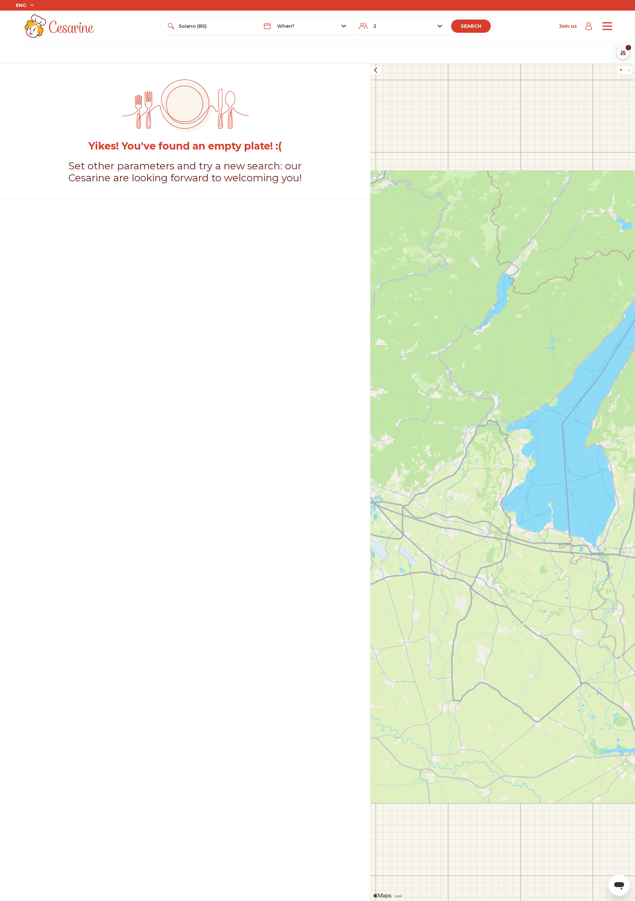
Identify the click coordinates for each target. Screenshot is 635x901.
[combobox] (215, 26)
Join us (568, 26)
